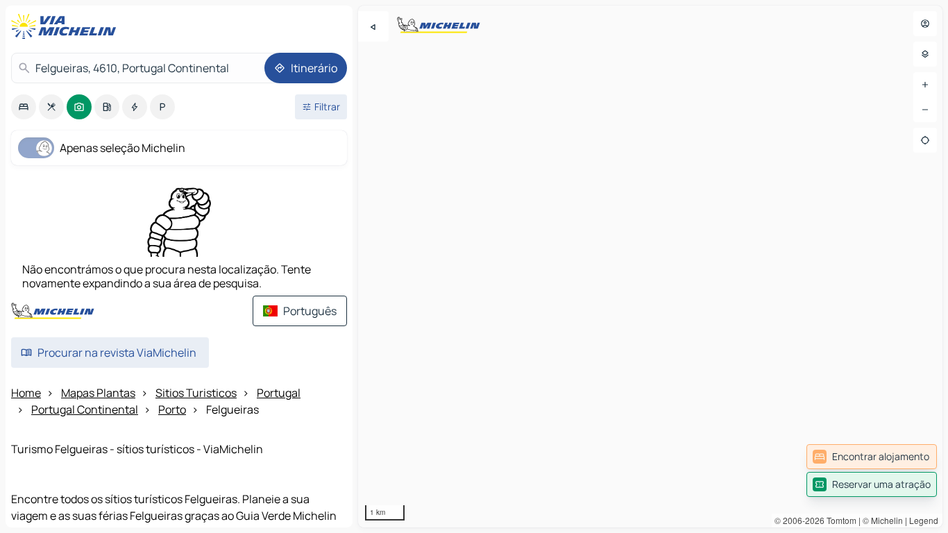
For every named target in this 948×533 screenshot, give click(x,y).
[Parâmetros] (925, 54)
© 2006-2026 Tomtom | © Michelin (839, 520)
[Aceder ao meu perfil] (925, 23)
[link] (871, 456)
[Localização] (925, 140)
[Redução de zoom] (925, 109)
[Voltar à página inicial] (66, 26)
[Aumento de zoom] (925, 84)
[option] (23, 106)
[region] (650, 266)
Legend (923, 520)
